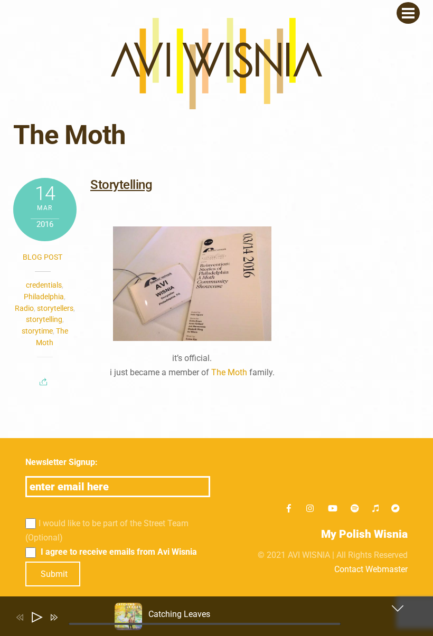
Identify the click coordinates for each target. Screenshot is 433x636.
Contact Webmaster (371, 569)
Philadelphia (44, 296)
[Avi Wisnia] (216, 103)
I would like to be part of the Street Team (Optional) (107, 530)
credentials (44, 285)
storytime (37, 331)
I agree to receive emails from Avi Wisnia (118, 552)
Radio (24, 308)
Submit (54, 574)
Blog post (42, 257)
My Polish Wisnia (364, 534)
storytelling (44, 319)
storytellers (55, 308)
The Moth (229, 372)
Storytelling (121, 184)
